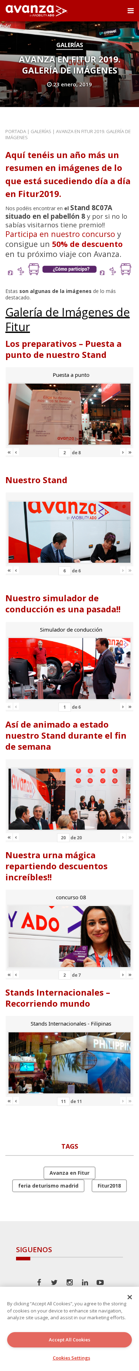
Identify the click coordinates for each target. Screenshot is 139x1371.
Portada (15, 131)
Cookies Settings (71, 1358)
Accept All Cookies (69, 1339)
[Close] (130, 1297)
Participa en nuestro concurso (60, 234)
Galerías (69, 45)
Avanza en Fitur (69, 1172)
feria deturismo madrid (48, 1185)
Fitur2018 (109, 1185)
